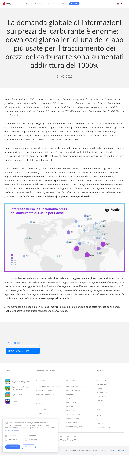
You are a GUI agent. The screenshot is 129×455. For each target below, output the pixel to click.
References (101, 384)
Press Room (101, 396)
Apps (19, 4)
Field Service (71, 402)
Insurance (70, 410)
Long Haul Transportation (76, 386)
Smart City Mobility (73, 419)
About (64, 4)
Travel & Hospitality (74, 415)
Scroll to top (16, 342)
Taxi (68, 398)
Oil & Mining (70, 406)
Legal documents (103, 427)
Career (100, 388)
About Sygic (101, 380)
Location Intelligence (74, 427)
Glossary (100, 423)
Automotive (39, 4)
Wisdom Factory (117, 450)
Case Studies (41, 409)
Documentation (41, 413)
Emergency (70, 394)
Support (51, 4)
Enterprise (28, 4)
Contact (100, 400)
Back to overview (18, 350)
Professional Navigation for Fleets (49, 386)
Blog (58, 4)
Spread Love (102, 392)
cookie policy (13, 430)
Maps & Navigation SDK (45, 394)
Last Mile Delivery (73, 390)
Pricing (99, 415)
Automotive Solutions (44, 390)
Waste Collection (72, 423)
